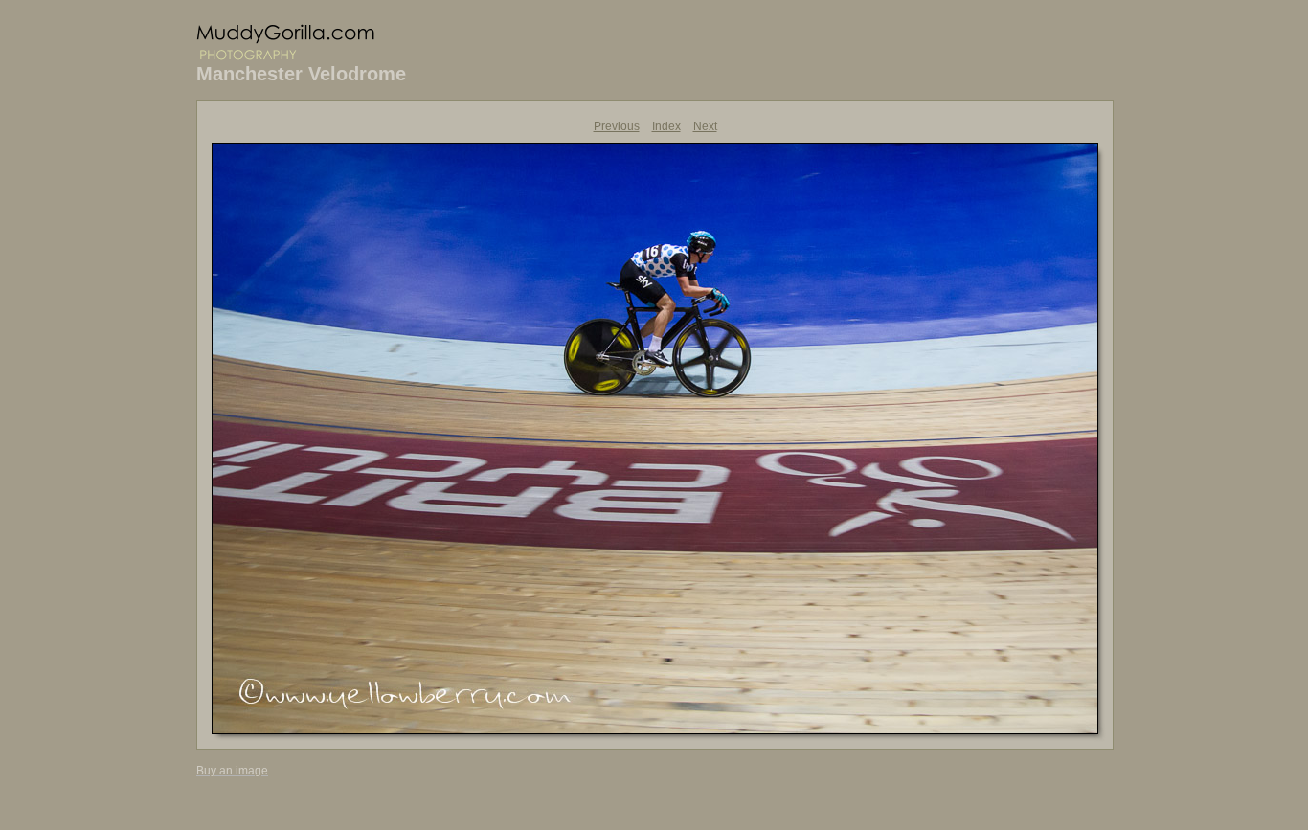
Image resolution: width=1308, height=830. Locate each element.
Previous (617, 126)
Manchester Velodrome (301, 73)
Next (705, 126)
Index (666, 126)
